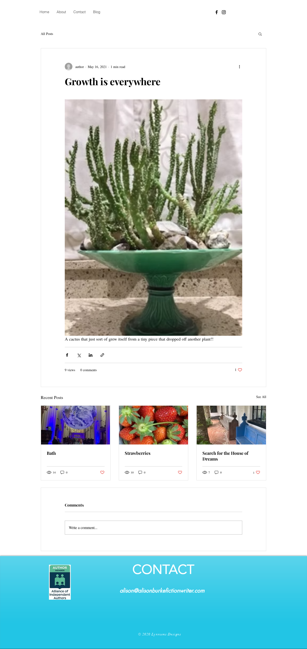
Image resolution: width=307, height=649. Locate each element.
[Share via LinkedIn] (90, 355)
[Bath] (75, 425)
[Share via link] (102, 355)
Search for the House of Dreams (225, 456)
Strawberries (137, 453)
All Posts (47, 33)
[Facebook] (216, 12)
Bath (51, 453)
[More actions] (239, 66)
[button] (260, 34)
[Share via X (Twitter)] (79, 355)
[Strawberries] (153, 425)
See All (261, 396)
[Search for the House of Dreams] (231, 425)
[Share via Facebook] (67, 355)
